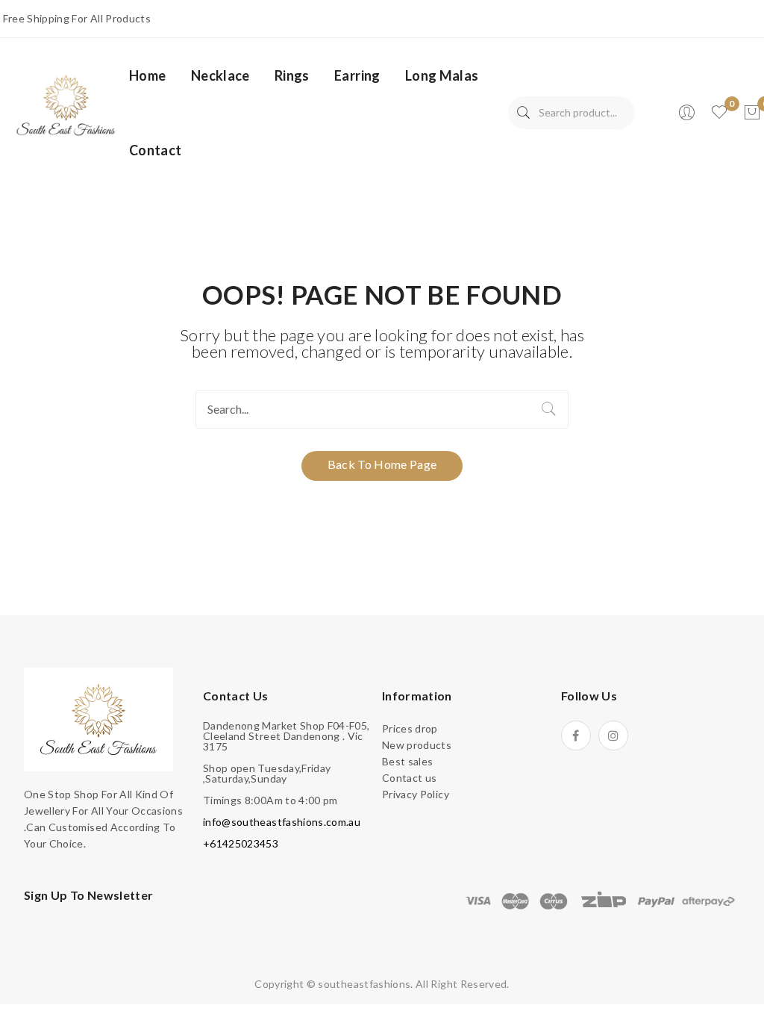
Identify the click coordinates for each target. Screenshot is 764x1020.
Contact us (409, 777)
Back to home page (382, 464)
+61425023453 (240, 843)
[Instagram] (613, 735)
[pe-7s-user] (688, 117)
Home (147, 75)
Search (523, 112)
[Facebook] (576, 735)
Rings (292, 75)
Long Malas (442, 75)
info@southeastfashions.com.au (281, 821)
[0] (752, 112)
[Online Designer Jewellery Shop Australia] (66, 104)
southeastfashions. (365, 983)
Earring (357, 75)
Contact (155, 150)
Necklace (220, 75)
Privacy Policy (415, 794)
